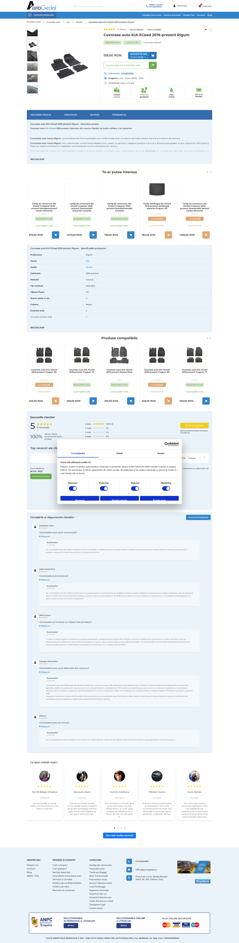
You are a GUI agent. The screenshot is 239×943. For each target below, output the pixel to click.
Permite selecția (119, 500)
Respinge (79, 500)
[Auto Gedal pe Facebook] (194, 867)
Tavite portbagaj (97, 872)
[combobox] (107, 6)
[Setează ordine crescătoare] (204, 458)
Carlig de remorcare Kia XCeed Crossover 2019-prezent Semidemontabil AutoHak (82, 207)
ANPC (30, 876)
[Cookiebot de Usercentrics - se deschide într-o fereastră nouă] (166, 444)
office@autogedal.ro (144, 869)
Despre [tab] (161, 453)
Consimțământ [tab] (78, 453)
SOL (37, 876)
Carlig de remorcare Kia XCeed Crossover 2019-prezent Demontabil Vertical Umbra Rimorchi (157, 207)
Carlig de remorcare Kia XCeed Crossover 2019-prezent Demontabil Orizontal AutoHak (44, 207)
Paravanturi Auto (98, 879)
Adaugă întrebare (198, 517)
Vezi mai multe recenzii (119, 835)
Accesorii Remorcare (100, 897)
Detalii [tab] (119, 453)
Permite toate (159, 500)
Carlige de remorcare (100, 865)
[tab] (119, 289)
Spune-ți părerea (136, 29)
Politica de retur (60, 886)
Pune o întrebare (154, 29)
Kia (87, 261)
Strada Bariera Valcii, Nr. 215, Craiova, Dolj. (151, 878)
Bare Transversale (98, 876)
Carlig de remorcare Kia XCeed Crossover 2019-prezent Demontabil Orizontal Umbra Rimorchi (194, 207)
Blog (209, 15)
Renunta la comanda (63, 890)
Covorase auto (97, 868)
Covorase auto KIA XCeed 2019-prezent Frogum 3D (119, 371)
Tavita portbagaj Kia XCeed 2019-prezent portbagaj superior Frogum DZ (119, 206)
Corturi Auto (95, 908)
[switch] (104, 488)
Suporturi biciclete (99, 890)
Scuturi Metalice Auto (100, 883)
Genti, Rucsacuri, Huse (101, 901)
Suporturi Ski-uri (97, 893)
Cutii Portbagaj (97, 886)
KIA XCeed (50, 128)
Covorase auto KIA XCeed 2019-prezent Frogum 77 (44, 371)
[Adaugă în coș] (55, 235)
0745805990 (155, 7)
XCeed (89, 267)
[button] (32, 33)
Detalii (71, 926)
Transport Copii (97, 904)
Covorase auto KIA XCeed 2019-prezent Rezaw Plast (82, 371)
